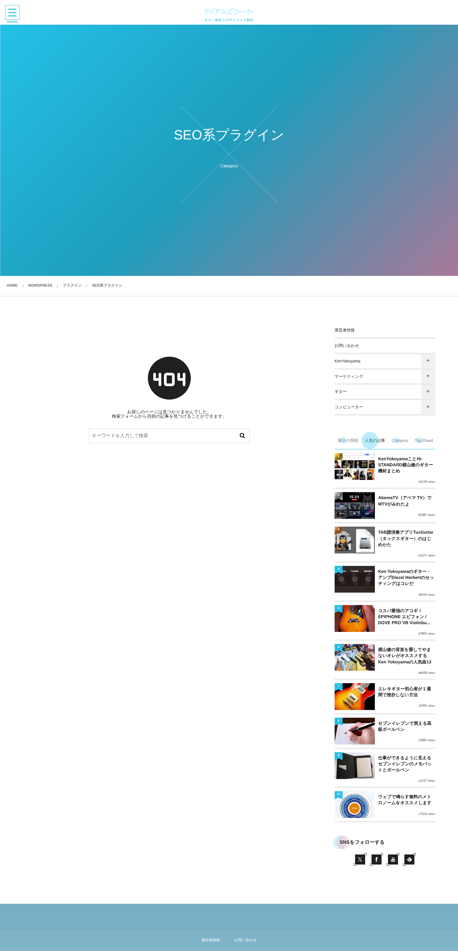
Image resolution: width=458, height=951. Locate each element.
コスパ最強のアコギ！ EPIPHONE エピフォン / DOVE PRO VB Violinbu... (404, 616)
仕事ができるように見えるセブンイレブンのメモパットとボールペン (405, 763)
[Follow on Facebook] (376, 859)
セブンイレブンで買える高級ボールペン (405, 726)
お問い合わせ (347, 345)
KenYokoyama (347, 361)
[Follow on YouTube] (393, 859)
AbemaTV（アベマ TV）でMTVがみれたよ (405, 500)
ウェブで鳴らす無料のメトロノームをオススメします (405, 799)
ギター (341, 391)
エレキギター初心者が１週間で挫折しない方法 (404, 691)
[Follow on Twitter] (360, 859)
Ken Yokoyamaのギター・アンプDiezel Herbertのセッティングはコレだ (406, 577)
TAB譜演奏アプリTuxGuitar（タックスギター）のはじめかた (406, 538)
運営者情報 (345, 330)
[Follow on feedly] (409, 859)
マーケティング (349, 376)
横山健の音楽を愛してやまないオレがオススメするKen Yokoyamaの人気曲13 (405, 655)
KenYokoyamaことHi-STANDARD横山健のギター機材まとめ (405, 464)
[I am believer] (229, 11)
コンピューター (349, 407)
